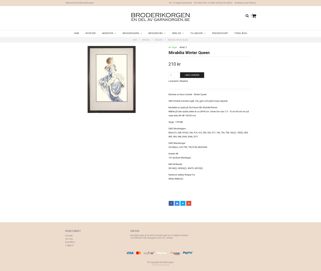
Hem (76, 33)
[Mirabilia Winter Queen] (111, 79)
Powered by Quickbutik (160, 265)
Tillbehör (197, 33)
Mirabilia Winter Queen (178, 40)
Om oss (69, 239)
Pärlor (177, 33)
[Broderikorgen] (160, 17)
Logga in (69, 245)
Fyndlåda (241, 33)
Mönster (108, 33)
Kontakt (69, 235)
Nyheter (91, 33)
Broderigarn (131, 33)
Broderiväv (156, 33)
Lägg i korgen (192, 75)
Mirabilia (160, 40)
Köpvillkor (70, 242)
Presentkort (220, 33)
